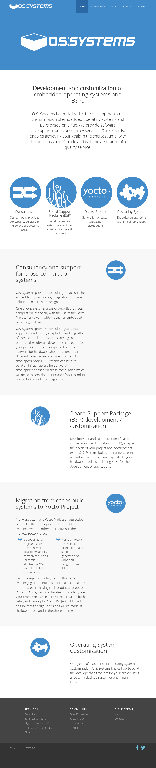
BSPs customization (36, 718)
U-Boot (74, 727)
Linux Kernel (77, 723)
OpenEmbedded (79, 714)
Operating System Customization (44, 727)
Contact (142, 6)
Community (98, 6)
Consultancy (32, 714)
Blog (114, 6)
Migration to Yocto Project (40, 723)
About (127, 6)
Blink (27, 732)
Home (82, 6)
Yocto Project (77, 718)
